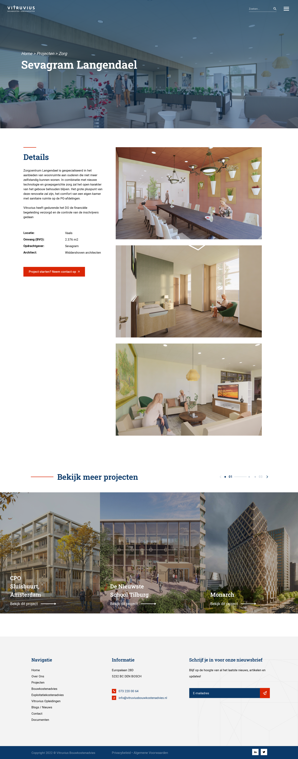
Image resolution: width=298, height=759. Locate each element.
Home (26, 53)
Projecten (45, 53)
